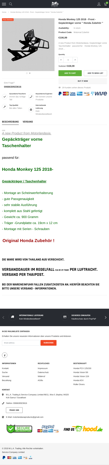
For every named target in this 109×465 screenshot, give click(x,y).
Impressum (43, 368)
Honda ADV (78, 380)
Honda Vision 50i (80, 372)
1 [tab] (27, 73)
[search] (10, 4)
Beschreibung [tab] (10, 121)
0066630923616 (12, 86)
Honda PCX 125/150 (82, 368)
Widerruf (41, 376)
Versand (5, 376)
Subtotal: (62, 66)
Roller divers (79, 384)
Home (4, 12)
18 (63, 87)
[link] (4, 355)
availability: (63, 28)
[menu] (4, 4)
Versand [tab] (28, 121)
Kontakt (5, 368)
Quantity (61, 54)
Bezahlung (6, 380)
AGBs (40, 380)
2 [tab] (29, 73)
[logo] (54, 4)
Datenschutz (43, 372)
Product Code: (65, 32)
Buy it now (83, 81)
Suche (5, 372)
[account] (99, 4)
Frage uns (14, 410)
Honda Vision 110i (81, 376)
